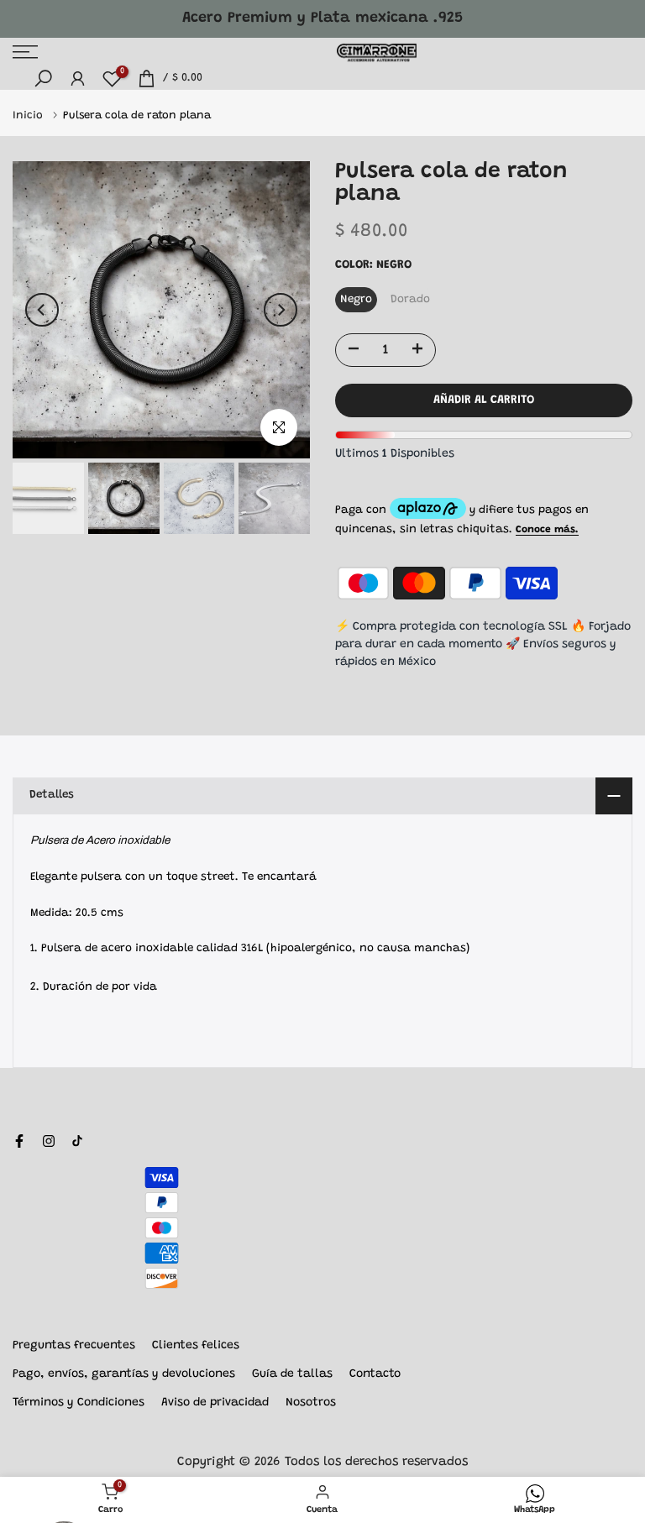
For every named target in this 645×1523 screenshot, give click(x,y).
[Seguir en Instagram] (49, 1141)
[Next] (280, 310)
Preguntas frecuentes (74, 1346)
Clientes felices (195, 1346)
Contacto (375, 1374)
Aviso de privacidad (215, 1403)
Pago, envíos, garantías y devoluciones (124, 1374)
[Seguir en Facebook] (19, 1141)
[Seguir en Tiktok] (77, 1141)
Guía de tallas (292, 1374)
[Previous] (42, 310)
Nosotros (311, 1403)
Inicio (29, 115)
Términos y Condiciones (78, 1403)
